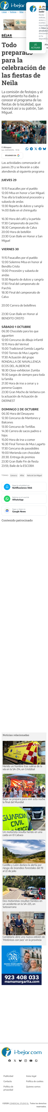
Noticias (13, 12)
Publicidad (8, 1076)
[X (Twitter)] (15, 1060)
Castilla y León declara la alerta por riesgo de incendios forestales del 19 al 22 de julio (23, 867)
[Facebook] (9, 1060)
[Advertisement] (24, 627)
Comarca (13, 475)
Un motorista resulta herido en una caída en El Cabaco (22, 833)
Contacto (7, 1081)
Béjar (21, 12)
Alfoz (22, 475)
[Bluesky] (20, 1060)
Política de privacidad (8, 1088)
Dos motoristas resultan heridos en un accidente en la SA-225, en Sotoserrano (22, 903)
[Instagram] (25, 1060)
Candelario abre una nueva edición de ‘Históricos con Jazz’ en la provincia (24, 938)
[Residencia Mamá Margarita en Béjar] (22, 965)
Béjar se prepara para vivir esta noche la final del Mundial (24, 800)
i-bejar (4, 12)
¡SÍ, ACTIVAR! (35, 46)
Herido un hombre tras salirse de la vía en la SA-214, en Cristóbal (22, 767)
